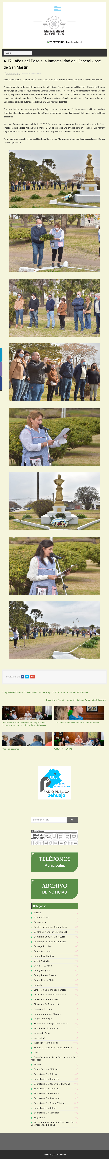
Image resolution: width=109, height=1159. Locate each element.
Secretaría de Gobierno (46, 1088)
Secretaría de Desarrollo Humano (52, 1084)
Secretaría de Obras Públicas (50, 1103)
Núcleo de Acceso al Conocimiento (53, 1048)
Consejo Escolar (42, 946)
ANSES (37, 913)
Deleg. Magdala (42, 970)
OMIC (37, 1052)
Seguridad (39, 1117)
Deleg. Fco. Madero (44, 956)
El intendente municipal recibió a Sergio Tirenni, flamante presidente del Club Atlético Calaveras (24, 724)
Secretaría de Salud (45, 1108)
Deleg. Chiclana (42, 951)
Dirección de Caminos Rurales (50, 990)
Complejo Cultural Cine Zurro (50, 937)
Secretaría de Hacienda (47, 1093)
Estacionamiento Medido (47, 1014)
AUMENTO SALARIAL (63, 749)
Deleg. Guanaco (42, 961)
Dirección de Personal (46, 999)
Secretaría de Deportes (46, 1079)
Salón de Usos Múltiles (46, 1069)
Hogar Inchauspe (43, 1019)
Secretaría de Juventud (47, 1098)
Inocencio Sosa (42, 1033)
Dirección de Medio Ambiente (50, 994)
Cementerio (40, 922)
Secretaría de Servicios (47, 1113)
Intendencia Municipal (32, 73)
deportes (39, 985)
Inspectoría (40, 1038)
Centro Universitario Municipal (50, 932)
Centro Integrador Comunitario (51, 927)
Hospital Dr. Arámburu (46, 1028)
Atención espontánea (12, 749)
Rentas (38, 1064)
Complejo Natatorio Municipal (50, 942)
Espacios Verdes (43, 1009)
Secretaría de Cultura (46, 1074)
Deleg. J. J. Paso (43, 966)
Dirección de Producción (47, 1004)
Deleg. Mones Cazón (45, 975)
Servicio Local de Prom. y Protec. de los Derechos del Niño (52, 1123)
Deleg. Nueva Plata (44, 980)
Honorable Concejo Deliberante (51, 1023)
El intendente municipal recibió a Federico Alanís (76, 723)
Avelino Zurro (41, 917)
